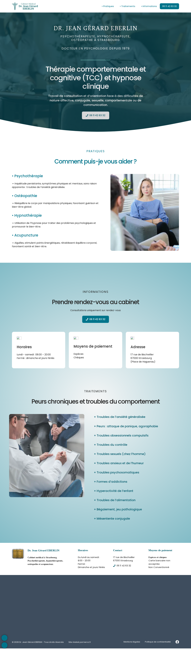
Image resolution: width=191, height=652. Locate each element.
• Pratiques (108, 6)
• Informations (149, 6)
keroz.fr (87, 642)
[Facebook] (177, 642)
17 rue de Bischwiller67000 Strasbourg (124, 559)
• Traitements (127, 6)
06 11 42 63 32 (169, 6)
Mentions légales (132, 641)
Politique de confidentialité (158, 641)
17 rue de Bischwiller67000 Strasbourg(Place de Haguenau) (143, 358)
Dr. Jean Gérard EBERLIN (30, 642)
